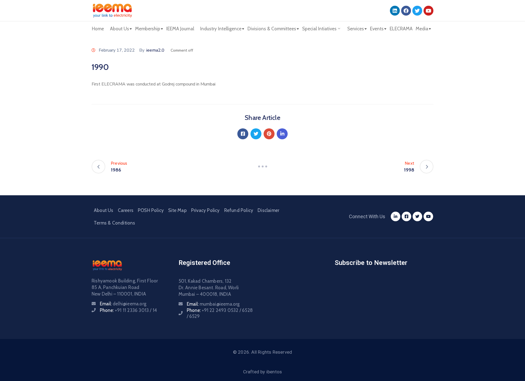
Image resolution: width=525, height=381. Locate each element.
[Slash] (262, 166)
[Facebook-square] (406, 216)
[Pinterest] (269, 133)
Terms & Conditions (114, 223)
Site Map (177, 210)
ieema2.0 (155, 50)
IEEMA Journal (180, 28)
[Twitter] (417, 11)
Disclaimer (268, 210)
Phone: (128, 310)
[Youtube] (428, 11)
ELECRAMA (401, 28)
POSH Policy (151, 210)
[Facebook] (406, 11)
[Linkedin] (395, 11)
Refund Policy (238, 210)
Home (98, 28)
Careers (125, 210)
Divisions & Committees (271, 28)
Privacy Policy (205, 210)
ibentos (274, 371)
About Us (103, 210)
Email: (123, 303)
